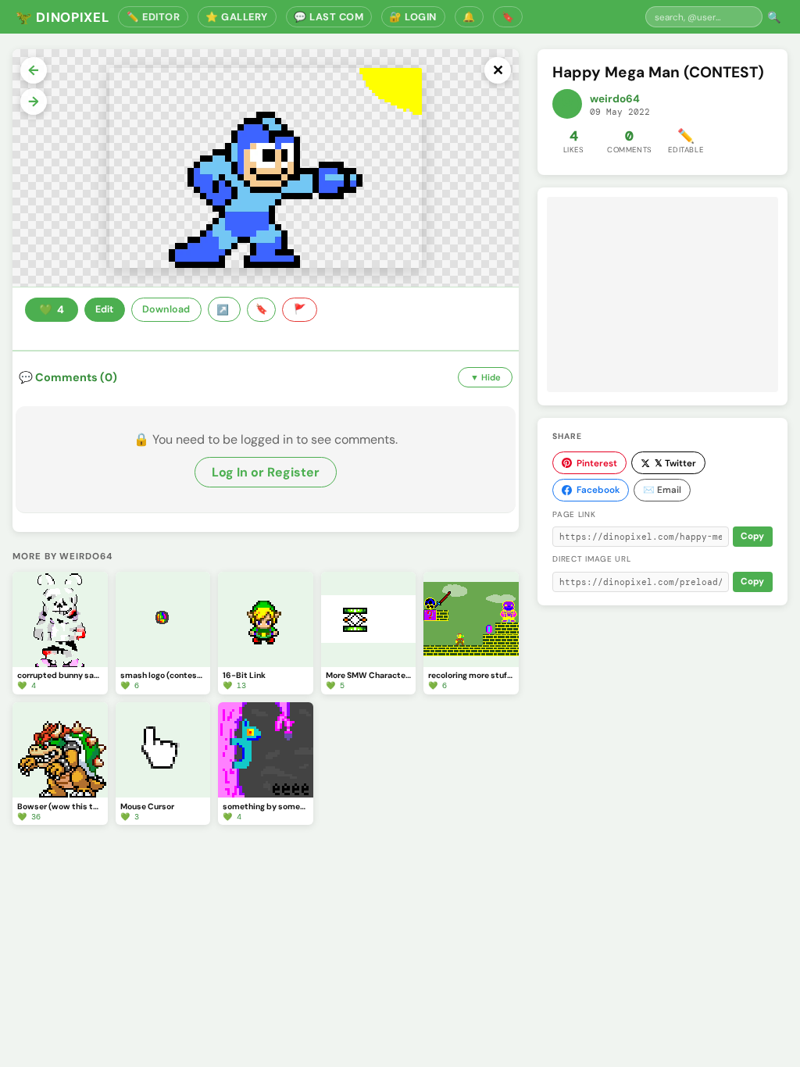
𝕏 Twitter (675, 463)
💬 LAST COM (328, 16)
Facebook (598, 490)
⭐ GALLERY (236, 16)
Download (166, 309)
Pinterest (597, 463)
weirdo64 (615, 98)
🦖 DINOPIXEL (62, 17)
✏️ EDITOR (153, 16)
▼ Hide (485, 377)
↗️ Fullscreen (224, 309)
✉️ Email (662, 490)
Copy (752, 536)
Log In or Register (266, 472)
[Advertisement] (662, 294)
